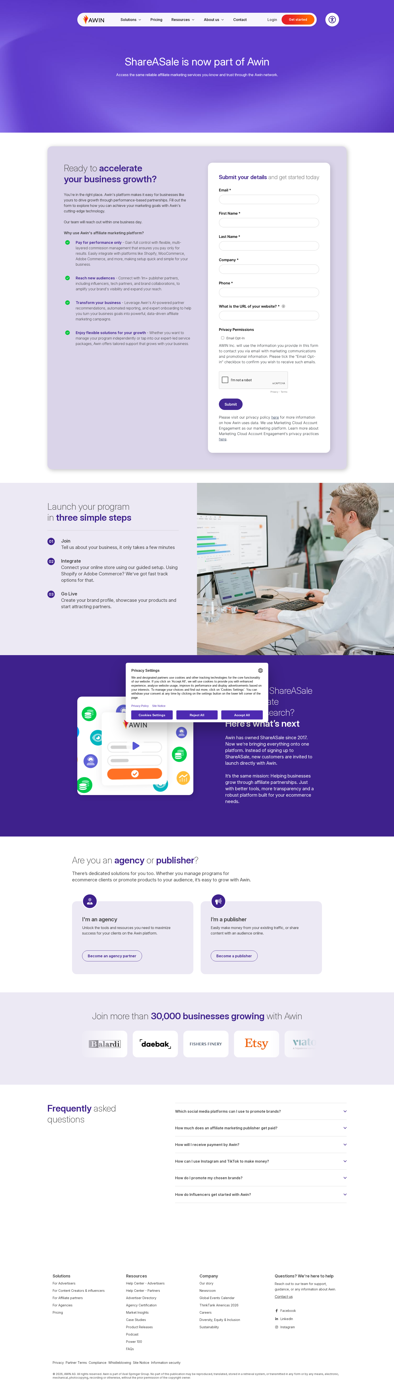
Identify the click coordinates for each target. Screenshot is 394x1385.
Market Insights (137, 1312)
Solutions (128, 19)
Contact (240, 19)
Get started (298, 19)
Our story (206, 1283)
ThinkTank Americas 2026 (219, 1305)
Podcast (132, 1334)
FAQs (130, 1349)
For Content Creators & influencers (79, 1290)
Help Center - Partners (143, 1290)
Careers (206, 1312)
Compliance (97, 1362)
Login (272, 19)
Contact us (284, 1296)
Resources (180, 19)
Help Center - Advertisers (145, 1283)
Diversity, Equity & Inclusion (220, 1320)
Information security (166, 1362)
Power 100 (134, 1342)
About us (211, 19)
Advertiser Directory (141, 1298)
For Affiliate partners (68, 1298)
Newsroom (208, 1290)
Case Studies (136, 1320)
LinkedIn (286, 1319)
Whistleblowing (119, 1362)
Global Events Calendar (217, 1298)
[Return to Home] (93, 19)
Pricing (156, 19)
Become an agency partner (112, 956)
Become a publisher (234, 956)
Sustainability (209, 1327)
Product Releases (139, 1327)
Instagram (287, 1327)
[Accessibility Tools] (332, 19)
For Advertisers (64, 1283)
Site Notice (141, 1362)
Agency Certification (141, 1305)
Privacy (58, 1362)
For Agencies (63, 1305)
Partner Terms (76, 1362)
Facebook (288, 1311)
